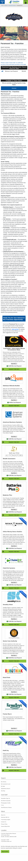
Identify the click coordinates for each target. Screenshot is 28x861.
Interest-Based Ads (5, 826)
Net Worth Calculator (6, 800)
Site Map (3, 790)
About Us (3, 815)
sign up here (15, 329)
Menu (2, 1)
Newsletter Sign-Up (5, 798)
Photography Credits (5, 802)
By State (3, 786)
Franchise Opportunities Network (8, 833)
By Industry (3, 781)
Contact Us (3, 821)
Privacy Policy (4, 824)
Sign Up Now (5, 851)
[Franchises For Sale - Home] (14, 2)
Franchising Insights (5, 819)
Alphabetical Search (5, 788)
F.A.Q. (2, 805)
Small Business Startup (6, 807)
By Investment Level (5, 784)
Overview (14, 88)
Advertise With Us (5, 817)
